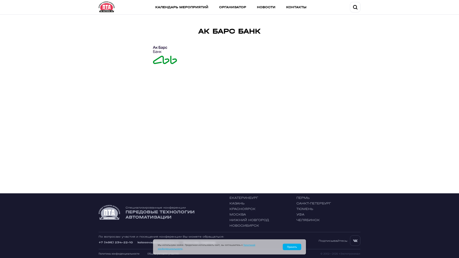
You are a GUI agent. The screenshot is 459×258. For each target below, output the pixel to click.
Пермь (303, 198)
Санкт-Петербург (313, 203)
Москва (238, 214)
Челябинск (308, 220)
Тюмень (304, 209)
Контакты (296, 7)
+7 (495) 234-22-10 (116, 242)
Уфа (300, 214)
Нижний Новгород (249, 220)
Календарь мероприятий (181, 7)
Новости (266, 7)
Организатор (232, 7)
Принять (292, 246)
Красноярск (242, 209)
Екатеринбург (244, 198)
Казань (237, 203)
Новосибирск (244, 226)
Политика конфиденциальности (119, 253)
